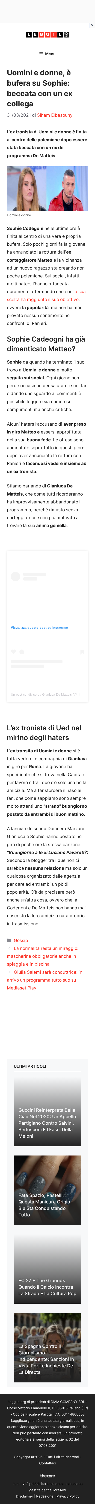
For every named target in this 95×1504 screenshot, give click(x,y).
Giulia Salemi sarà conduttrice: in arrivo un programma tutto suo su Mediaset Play (44, 980)
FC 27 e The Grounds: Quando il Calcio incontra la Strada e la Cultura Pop (47, 1287)
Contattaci (47, 1463)
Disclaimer (24, 1496)
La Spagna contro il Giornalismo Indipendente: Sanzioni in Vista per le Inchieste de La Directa (46, 1359)
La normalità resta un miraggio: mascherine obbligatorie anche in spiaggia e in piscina (42, 956)
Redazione (44, 1496)
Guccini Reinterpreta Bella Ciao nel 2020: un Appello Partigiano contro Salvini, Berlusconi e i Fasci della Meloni (47, 1123)
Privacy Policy (67, 1496)
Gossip (21, 940)
